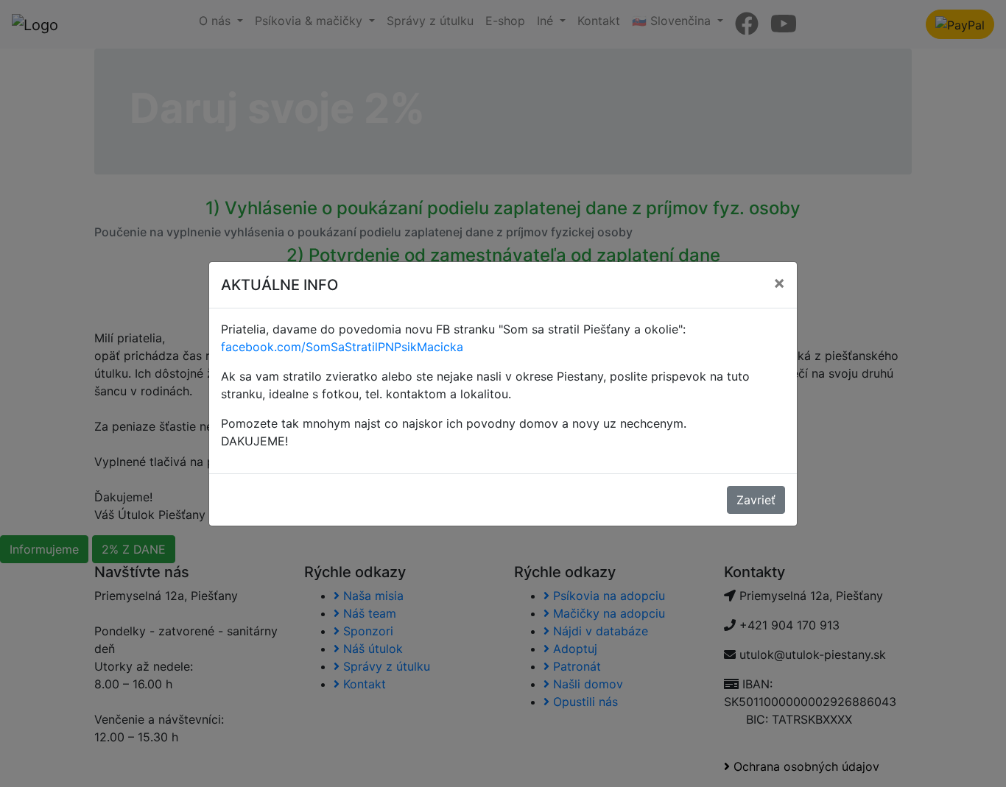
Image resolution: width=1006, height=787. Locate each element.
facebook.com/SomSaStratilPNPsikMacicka (342, 346)
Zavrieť (755, 500)
